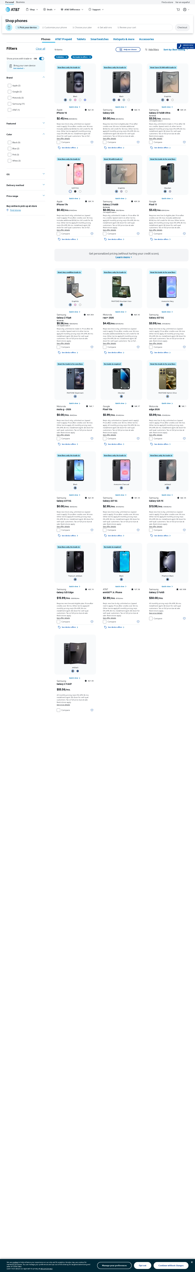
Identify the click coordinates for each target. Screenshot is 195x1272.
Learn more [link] (122, 257)
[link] (69, 67)
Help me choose (130, 49)
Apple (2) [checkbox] (16, 85)
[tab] (46, 39)
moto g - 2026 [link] (64, 409)
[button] (154, 49)
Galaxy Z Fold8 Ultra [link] (159, 112)
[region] (75, 106)
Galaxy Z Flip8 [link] (64, 317)
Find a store (167, 2)
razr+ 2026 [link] (108, 317)
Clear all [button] (40, 48)
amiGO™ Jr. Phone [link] (112, 592)
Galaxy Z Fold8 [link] (110, 204)
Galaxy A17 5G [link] (64, 500)
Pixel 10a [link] (107, 409)
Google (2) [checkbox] (17, 91)
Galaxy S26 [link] (108, 112)
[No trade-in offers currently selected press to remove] (90, 57)
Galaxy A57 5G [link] (156, 317)
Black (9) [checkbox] (16, 142)
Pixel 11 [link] (153, 204)
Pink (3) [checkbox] (15, 154)
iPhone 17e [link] (62, 204)
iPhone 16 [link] (62, 112)
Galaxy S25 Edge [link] (65, 592)
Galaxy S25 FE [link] (156, 500)
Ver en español (182, 2)
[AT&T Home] (12, 9)
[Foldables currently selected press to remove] (66, 57)
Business (20, 2)
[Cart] (178, 9)
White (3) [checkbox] (16, 160)
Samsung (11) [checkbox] (18, 103)
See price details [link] (155, 613)
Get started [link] (18, 68)
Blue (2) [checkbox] (15, 148)
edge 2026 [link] (154, 409)
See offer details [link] (63, 138)
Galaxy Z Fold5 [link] (156, 592)
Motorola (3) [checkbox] (18, 97)
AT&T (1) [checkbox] (16, 109)
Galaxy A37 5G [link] (110, 500)
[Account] (186, 9)
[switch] (38, 58)
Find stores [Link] (15, 210)
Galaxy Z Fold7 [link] (64, 684)
